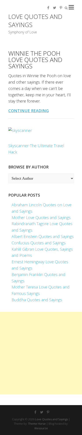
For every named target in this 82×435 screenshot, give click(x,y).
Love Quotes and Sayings (35, 21)
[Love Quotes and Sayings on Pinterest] (61, 7)
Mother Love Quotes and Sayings (41, 217)
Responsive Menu (71, 7)
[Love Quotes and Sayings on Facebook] (48, 7)
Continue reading (28, 110)
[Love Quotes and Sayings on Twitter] (54, 7)
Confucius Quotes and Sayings (39, 242)
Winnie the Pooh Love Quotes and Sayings (35, 59)
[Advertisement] (41, 353)
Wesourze (41, 428)
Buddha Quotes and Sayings (37, 299)
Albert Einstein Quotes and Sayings (43, 236)
